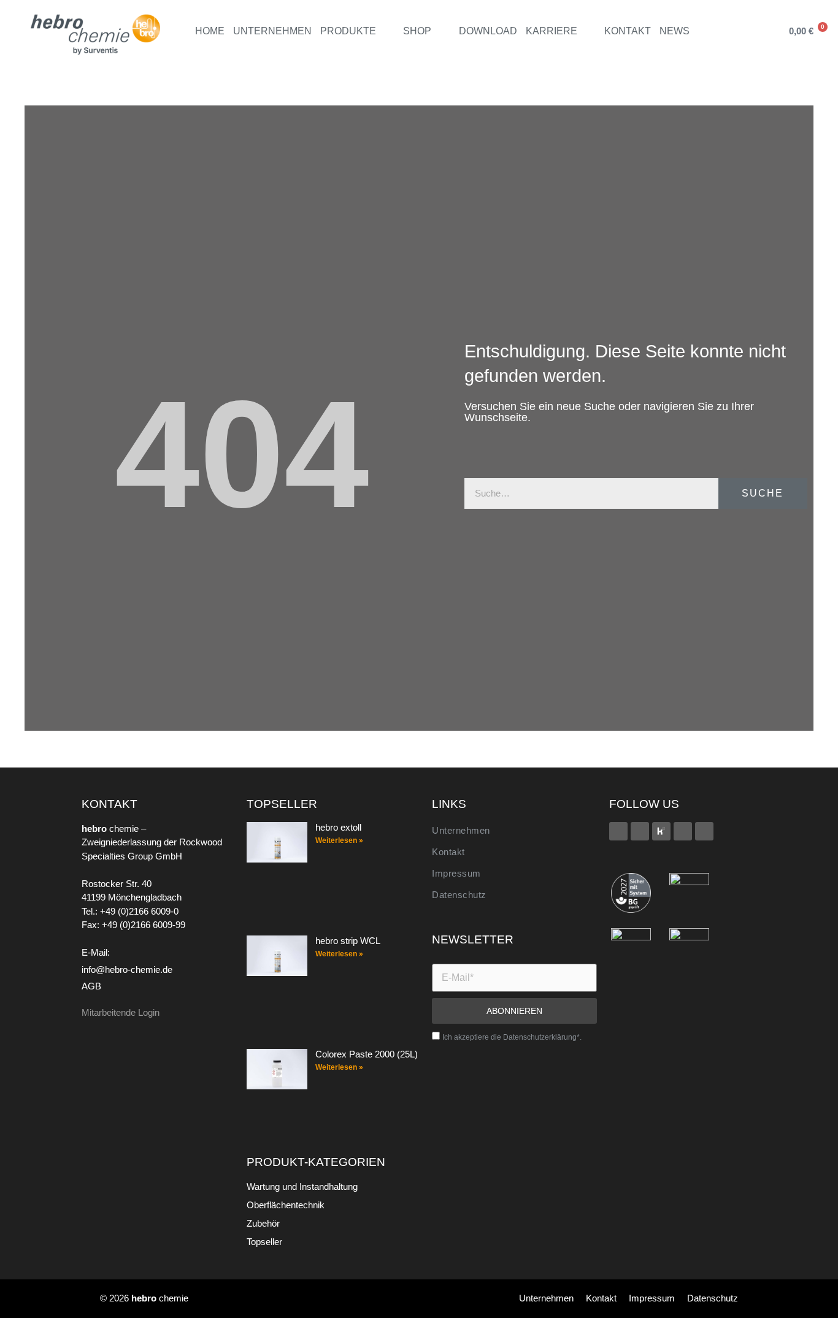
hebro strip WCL (347, 940)
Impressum (456, 873)
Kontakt (627, 31)
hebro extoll (338, 827)
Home (210, 31)
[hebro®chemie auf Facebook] (618, 831)
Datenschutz (459, 894)
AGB (91, 986)
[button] (760, 31)
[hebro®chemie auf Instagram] (683, 831)
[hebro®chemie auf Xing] (640, 831)
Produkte (348, 31)
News (674, 31)
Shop (417, 31)
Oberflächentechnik (286, 1205)
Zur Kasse (730, 64)
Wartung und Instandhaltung (302, 1186)
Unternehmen (272, 31)
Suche (762, 493)
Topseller (264, 1241)
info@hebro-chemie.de (127, 969)
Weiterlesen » (339, 840)
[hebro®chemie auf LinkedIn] (704, 831)
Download (488, 31)
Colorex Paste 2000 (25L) (366, 1054)
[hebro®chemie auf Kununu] (661, 831)
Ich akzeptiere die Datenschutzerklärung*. (512, 1037)
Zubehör (263, 1223)
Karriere (551, 31)
